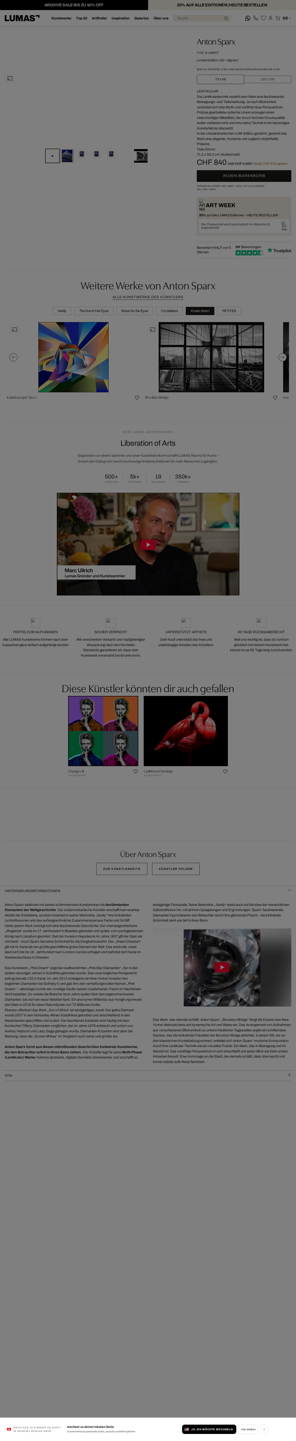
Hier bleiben (248, 1429)
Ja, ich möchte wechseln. (212, 1429)
